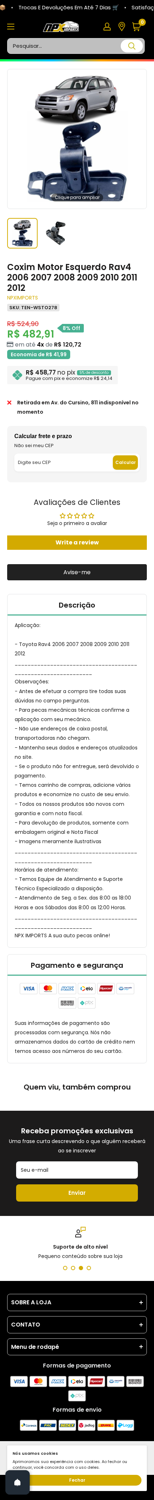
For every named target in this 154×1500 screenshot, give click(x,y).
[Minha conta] (107, 27)
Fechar (77, 1480)
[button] (139, 26)
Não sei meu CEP (34, 445)
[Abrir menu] (10, 26)
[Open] (17, 1482)
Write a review (77, 542)
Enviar (77, 1193)
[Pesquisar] (132, 46)
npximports (22, 297)
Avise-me (77, 572)
